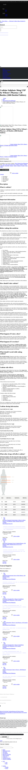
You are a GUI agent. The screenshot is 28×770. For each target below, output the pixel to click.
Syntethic (14, 724)
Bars (10, 721)
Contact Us (5, 76)
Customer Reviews (6, 77)
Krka (1, 722)
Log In (4, 4)
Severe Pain (5, 724)
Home (4, 68)
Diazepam (20, 721)
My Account (12, 712)
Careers (17, 712)
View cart (2, 744)
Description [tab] (5, 176)
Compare (2, 174)
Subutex (11, 165)
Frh (6, 11)
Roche (1, 724)
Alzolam (7, 721)
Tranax (4, 727)
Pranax (14, 723)
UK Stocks (5, 71)
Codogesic (2, 165)
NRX (17, 722)
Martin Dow (8, 722)
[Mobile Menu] (0, 19)
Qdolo (24, 723)
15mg (3, 164)
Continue (7, 744)
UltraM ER (11, 727)
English (4, 766)
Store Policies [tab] (5, 180)
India (26, 721)
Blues (13, 721)
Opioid (23, 722)
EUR (6, 15)
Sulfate (15, 165)
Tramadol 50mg (23, 724)
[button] (2, 25)
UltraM (7, 727)
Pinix (11, 723)
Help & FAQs (3, 711)
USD (4, 13)
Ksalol (4, 722)
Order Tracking (6, 74)
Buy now (4, 539)
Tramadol (18, 724)
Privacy (3, 713)
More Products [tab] (6, 178)
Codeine (21, 164)
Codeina (17, 164)
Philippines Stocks (6, 70)
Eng (3, 8)
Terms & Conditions (7, 78)
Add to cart (5, 534)
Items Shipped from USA (8, 546)
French (6, 768)
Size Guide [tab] (5, 177)
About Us (21, 712)
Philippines (7, 723)
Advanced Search (6, 712)
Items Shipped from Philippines (21, 163)
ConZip (16, 721)
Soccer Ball (10, 724)
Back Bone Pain (11, 164)
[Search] (0, 30)
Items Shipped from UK (8, 523)
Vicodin (22, 165)
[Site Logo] (14, 22)
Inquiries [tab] (4, 181)
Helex (24, 721)
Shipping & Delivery (16, 711)
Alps (1, 721)
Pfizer (4, 723)
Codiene (25, 164)
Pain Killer (7, 165)
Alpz (4, 721)
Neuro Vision (13, 722)
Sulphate (19, 165)
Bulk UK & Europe (7, 73)
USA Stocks (5, 72)
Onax (20, 722)
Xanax (15, 727)
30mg (6, 164)
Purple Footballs (19, 723)
